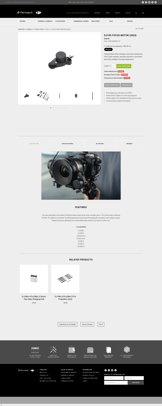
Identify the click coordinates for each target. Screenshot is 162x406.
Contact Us (44, 375)
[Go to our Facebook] (143, 2)
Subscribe (135, 382)
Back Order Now (124, 66)
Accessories (60, 21)
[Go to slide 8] (66, 108)
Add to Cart (34, 307)
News (108, 13)
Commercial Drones (81, 21)
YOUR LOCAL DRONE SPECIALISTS (77, 13)
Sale (111, 21)
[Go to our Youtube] (112, 370)
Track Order (66, 378)
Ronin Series (39, 29)
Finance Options (67, 381)
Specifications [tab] (67, 143)
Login (85, 381)
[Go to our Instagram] (146, 2)
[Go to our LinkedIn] (152, 2)
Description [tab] (34, 143)
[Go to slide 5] (59, 108)
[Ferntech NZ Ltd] (29, 12)
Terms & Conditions (90, 378)
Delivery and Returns (91, 372)
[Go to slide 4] (57, 108)
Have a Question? (112, 85)
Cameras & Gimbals (45, 21)
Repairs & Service (67, 375)
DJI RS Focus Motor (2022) (61, 29)
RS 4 (47, 29)
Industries (95, 21)
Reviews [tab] (129, 143)
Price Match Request (69, 372)
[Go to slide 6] (62, 108)
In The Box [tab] (100, 143)
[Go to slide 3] (55, 108)
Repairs (130, 21)
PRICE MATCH (126, 85)
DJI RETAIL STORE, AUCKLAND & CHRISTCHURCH (20, 2)
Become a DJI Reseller (48, 381)
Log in (128, 13)
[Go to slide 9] (68, 108)
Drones (22, 21)
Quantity (107, 66)
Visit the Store (45, 378)
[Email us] (156, 2)
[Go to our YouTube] (149, 2)
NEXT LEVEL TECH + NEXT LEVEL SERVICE (81, 2)
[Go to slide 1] (51, 108)
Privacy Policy (88, 375)
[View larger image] (59, 59)
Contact (97, 13)
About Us (43, 372)
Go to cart (140, 28)
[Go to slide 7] (64, 108)
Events (117, 13)
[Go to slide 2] (53, 108)
